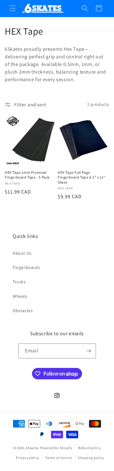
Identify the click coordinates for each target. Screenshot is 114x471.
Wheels (20, 296)
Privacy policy (27, 457)
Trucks (19, 282)
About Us (22, 253)
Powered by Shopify (56, 448)
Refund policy (89, 448)
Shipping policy (91, 457)
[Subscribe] (89, 350)
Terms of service (58, 457)
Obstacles (23, 310)
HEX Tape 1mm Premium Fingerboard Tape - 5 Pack (27, 175)
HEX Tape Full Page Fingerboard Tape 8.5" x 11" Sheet (81, 177)
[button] (13, 8)
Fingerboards (26, 267)
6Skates (32, 448)
